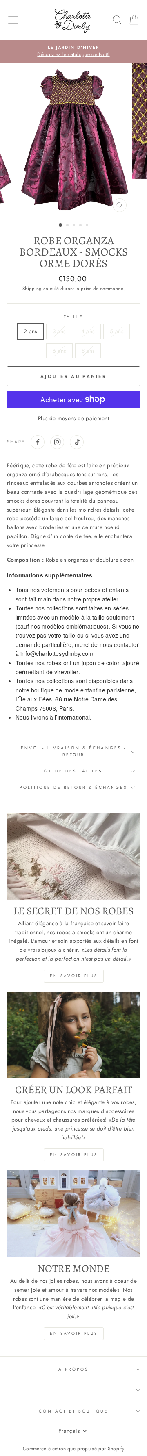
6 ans (59, 351)
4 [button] (81, 226)
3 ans (59, 331)
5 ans (116, 331)
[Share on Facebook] (38, 442)
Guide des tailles (73, 771)
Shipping (32, 288)
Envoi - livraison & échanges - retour (73, 751)
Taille (73, 317)
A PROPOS (73, 1369)
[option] (73, 51)
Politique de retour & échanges (74, 787)
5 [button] (88, 226)
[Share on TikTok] (77, 442)
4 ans (88, 331)
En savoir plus (74, 976)
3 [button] (75, 226)
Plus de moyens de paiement (73, 418)
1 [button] (61, 225)
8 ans (88, 351)
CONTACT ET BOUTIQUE (73, 1411)
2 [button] (68, 226)
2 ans (30, 331)
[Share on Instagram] (57, 442)
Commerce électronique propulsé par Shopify (73, 1448)
